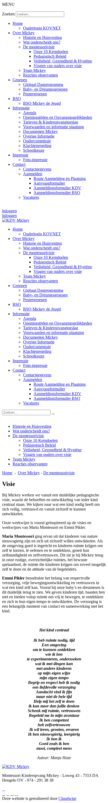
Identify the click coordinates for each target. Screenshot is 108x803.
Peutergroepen (35, 94)
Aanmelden (32, 174)
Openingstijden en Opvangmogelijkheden (57, 117)
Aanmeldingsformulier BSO (57, 192)
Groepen (20, 80)
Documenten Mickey (40, 131)
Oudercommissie (37, 141)
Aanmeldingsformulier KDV (57, 188)
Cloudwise (67, 798)
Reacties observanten (40, 75)
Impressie (20, 155)
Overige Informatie (39, 136)
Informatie (21, 108)
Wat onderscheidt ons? (41, 42)
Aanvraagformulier (49, 183)
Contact (19, 164)
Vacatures (31, 197)
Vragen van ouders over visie (58, 65)
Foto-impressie (35, 159)
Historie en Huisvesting (42, 37)
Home (18, 23)
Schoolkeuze (33, 150)
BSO (17, 98)
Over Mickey (24, 33)
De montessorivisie (39, 47)
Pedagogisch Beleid (50, 56)
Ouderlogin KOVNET (42, 28)
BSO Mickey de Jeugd (42, 103)
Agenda (29, 112)
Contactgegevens (37, 169)
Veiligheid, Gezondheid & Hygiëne (63, 61)
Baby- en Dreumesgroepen (45, 89)
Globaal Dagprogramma (43, 84)
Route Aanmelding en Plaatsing (60, 178)
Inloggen (9, 211)
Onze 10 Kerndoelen (51, 51)
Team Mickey (34, 70)
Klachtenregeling (37, 145)
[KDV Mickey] (15, 220)
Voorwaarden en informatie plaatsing (53, 127)
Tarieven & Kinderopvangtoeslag (50, 122)
